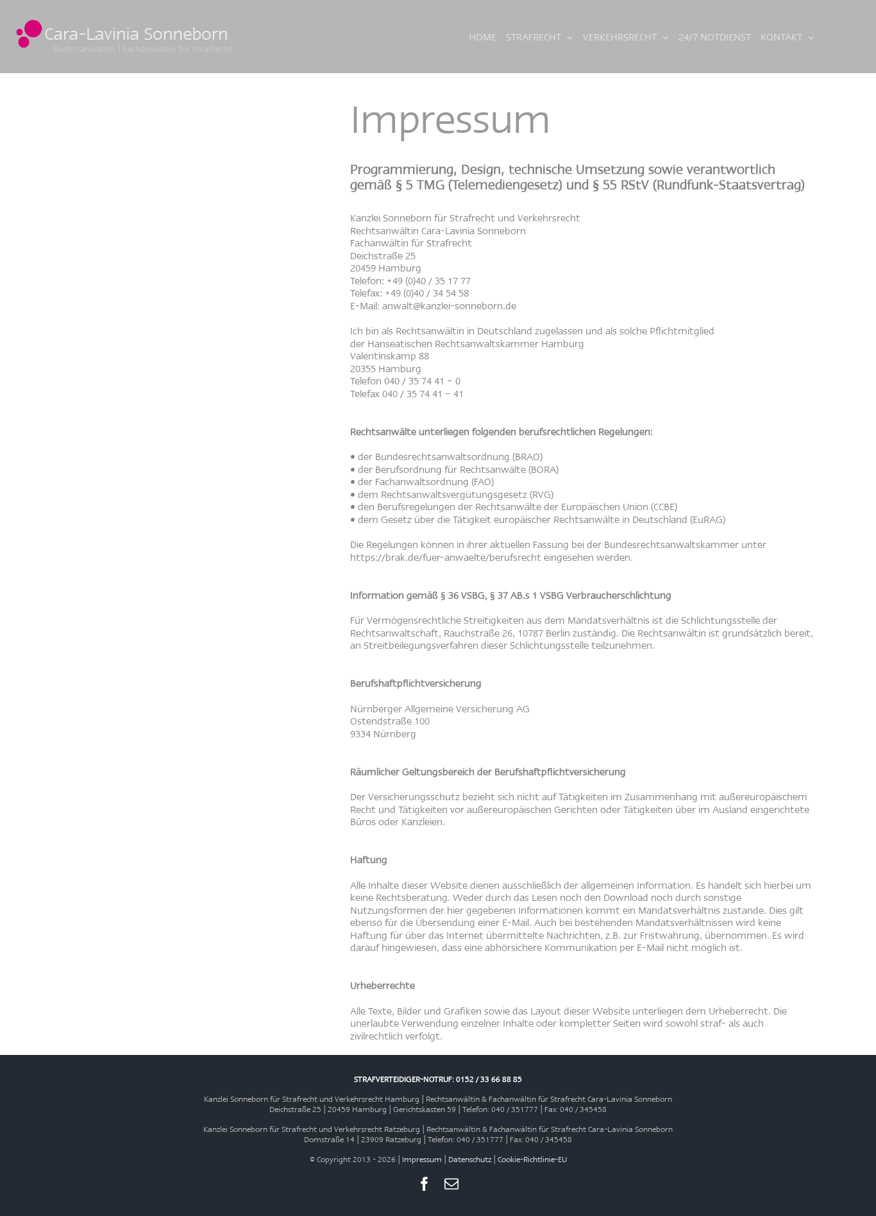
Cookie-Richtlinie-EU (532, 1159)
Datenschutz (469, 1159)
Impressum (422, 1159)
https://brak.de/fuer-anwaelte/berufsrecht (447, 557)
